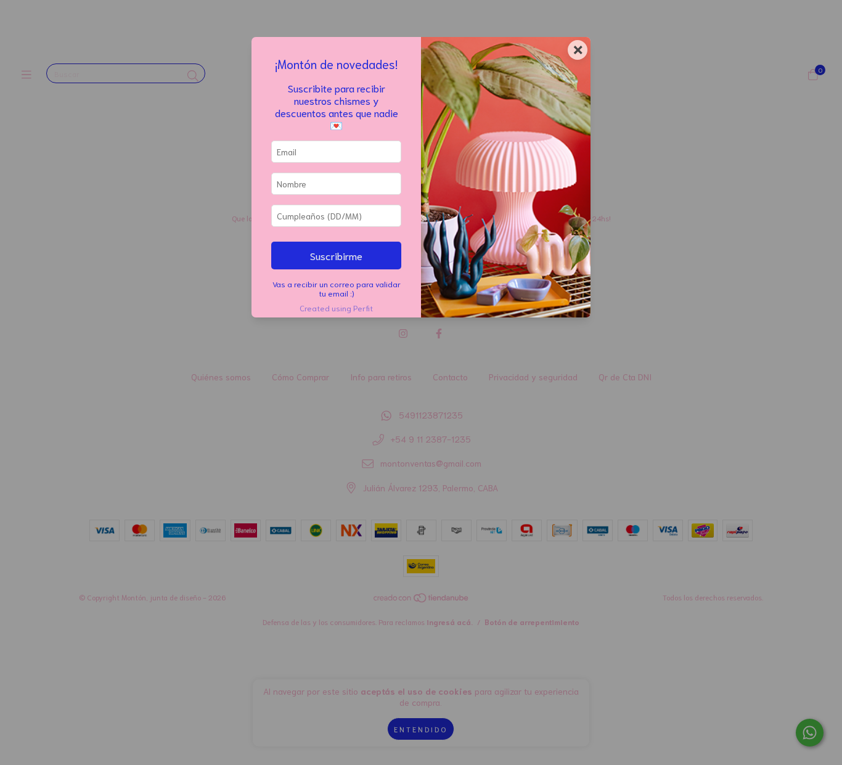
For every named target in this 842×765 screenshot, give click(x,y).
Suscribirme (336, 255)
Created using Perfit (336, 308)
